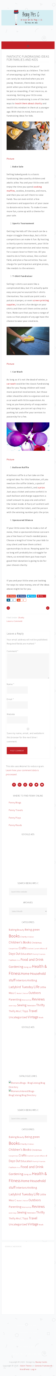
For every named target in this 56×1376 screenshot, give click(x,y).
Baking (13, 929)
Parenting (15, 999)
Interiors (21, 980)
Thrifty (40, 1005)
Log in (33, 1369)
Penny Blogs (15, 802)
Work (41, 1017)
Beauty (20, 929)
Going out (28, 967)
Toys (25, 1011)
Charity (21, 617)
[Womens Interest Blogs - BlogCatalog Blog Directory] (28, 1095)
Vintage (33, 1017)
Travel (33, 1011)
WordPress (24, 1369)
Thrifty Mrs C (15, 1011)
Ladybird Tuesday (21, 987)
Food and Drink (32, 959)
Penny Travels (16, 810)
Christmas (37, 942)
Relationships (26, 1000)
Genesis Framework (43, 1365)
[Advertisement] (30, 857)
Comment (12, 651)
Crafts (23, 948)
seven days (13, 1006)
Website (11, 714)
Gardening (16, 967)
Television (31, 1005)
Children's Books (20, 942)
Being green (32, 929)
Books (14, 936)
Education (26, 953)
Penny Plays (15, 817)
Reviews (38, 999)
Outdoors (35, 993)
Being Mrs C (28, 24)
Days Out (14, 954)
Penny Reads (15, 825)
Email (10, 699)
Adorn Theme (26, 1365)
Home (25, 973)
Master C (20, 993)
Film (18, 960)
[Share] (8, 600)
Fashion (12, 960)
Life (36, 986)
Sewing (21, 1005)
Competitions (13, 949)
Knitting (32, 980)
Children (30, 937)
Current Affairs (39, 948)
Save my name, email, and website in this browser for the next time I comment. (25, 737)
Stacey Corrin (41, 1362)
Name (10, 684)
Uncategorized (18, 1017)
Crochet (30, 948)
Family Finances (39, 954)
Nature (25, 993)
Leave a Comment (14, 621)
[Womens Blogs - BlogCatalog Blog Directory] (28, 1087)
